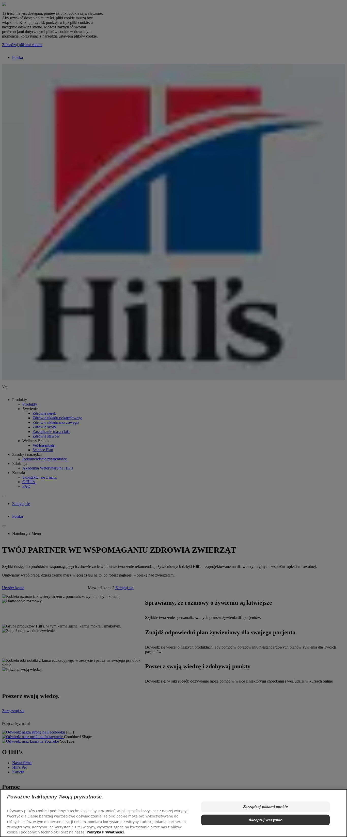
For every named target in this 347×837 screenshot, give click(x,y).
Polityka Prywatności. (106, 832)
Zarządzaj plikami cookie (265, 807)
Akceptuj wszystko (265, 820)
